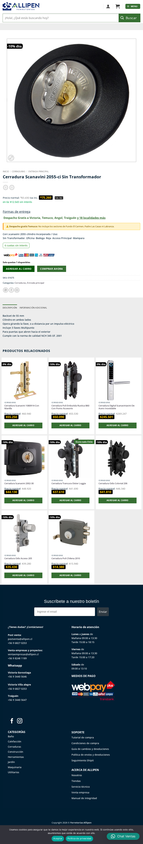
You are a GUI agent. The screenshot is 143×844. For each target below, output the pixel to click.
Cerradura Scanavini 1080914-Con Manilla (21, 407)
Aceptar (57, 838)
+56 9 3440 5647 (17, 700)
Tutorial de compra (83, 737)
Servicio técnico (81, 786)
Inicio (6, 171)
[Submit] (129, 18)
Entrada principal (38, 171)
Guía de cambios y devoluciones (90, 749)
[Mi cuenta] (108, 6)
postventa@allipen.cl (20, 639)
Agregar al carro (19, 268)
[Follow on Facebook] (11, 721)
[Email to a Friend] (17, 290)
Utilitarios (13, 772)
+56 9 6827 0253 (17, 643)
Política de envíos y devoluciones (91, 754)
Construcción (15, 751)
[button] (117, 6)
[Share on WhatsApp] (5, 290)
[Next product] (5, 187)
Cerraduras (18, 171)
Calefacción (14, 741)
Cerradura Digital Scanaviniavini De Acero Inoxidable (116, 407)
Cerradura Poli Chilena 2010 (65, 558)
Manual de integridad (84, 798)
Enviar (103, 612)
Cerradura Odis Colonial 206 (113, 483)
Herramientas (16, 757)
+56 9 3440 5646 (17, 676)
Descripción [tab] (10, 307)
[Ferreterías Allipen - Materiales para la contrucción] (21, 6)
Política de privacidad (79, 838)
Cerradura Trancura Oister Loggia (68, 483)
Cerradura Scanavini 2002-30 (19, 483)
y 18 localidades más (91, 218)
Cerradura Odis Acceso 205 (18, 558)
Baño (11, 736)
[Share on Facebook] (11, 290)
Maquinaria (14, 767)
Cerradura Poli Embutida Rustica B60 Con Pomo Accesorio (70, 407)
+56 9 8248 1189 (17, 658)
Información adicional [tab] (33, 307)
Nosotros (77, 775)
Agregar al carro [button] (23, 425)
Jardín (11, 762)
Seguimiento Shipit (83, 760)
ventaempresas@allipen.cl (23, 654)
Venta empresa (80, 792)
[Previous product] (11, 187)
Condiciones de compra (85, 743)
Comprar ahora (51, 268)
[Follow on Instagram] (19, 721)
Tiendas (76, 781)
